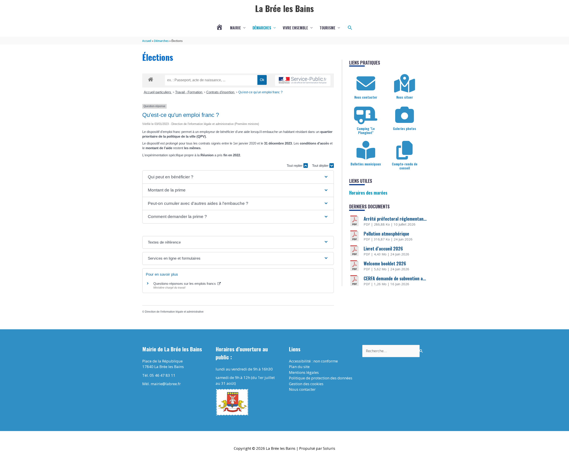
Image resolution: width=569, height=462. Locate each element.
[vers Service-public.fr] (303, 80)
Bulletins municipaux (366, 163)
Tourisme (327, 28)
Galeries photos (404, 128)
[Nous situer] (404, 83)
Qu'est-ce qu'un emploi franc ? (260, 92)
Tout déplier (320, 165)
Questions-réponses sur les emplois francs (185, 283)
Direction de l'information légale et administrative (174, 311)
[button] (350, 28)
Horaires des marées (368, 192)
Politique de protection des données (320, 378)
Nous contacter (365, 97)
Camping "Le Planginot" (366, 130)
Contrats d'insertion (220, 92)
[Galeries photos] (404, 115)
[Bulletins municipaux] (366, 150)
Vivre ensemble (295, 28)
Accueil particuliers (158, 92)
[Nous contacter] (366, 83)
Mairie (235, 28)
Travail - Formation (189, 92)
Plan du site (299, 366)
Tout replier (295, 165)
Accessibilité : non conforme (313, 361)
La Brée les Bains (284, 8)
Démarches (261, 28)
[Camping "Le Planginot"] (366, 115)
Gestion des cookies (306, 383)
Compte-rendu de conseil (404, 165)
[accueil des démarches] (151, 78)
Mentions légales (304, 372)
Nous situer (404, 97)
